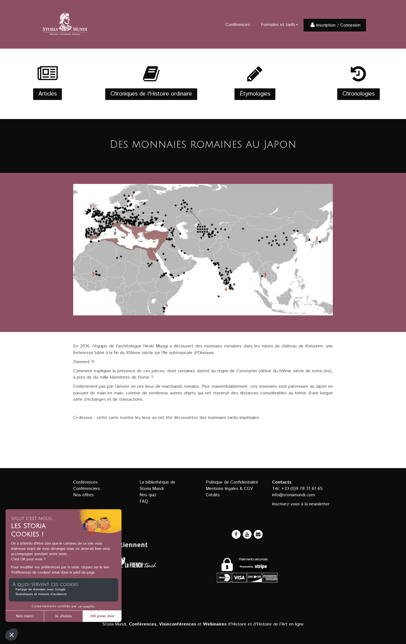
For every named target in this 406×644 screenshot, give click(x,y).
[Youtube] (247, 534)
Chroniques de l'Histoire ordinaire (151, 94)
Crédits (213, 495)
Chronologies (358, 94)
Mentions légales (222, 488)
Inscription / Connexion (338, 25)
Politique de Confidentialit (231, 482)
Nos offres (83, 495)
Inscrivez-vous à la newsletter (300, 504)
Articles (47, 94)
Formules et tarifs (278, 25)
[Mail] (258, 534)
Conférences (237, 25)
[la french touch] (135, 563)
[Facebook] (236, 534)
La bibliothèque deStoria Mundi (157, 485)
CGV (248, 488)
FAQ (143, 501)
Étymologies (255, 94)
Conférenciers (86, 488)
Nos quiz (147, 495)
